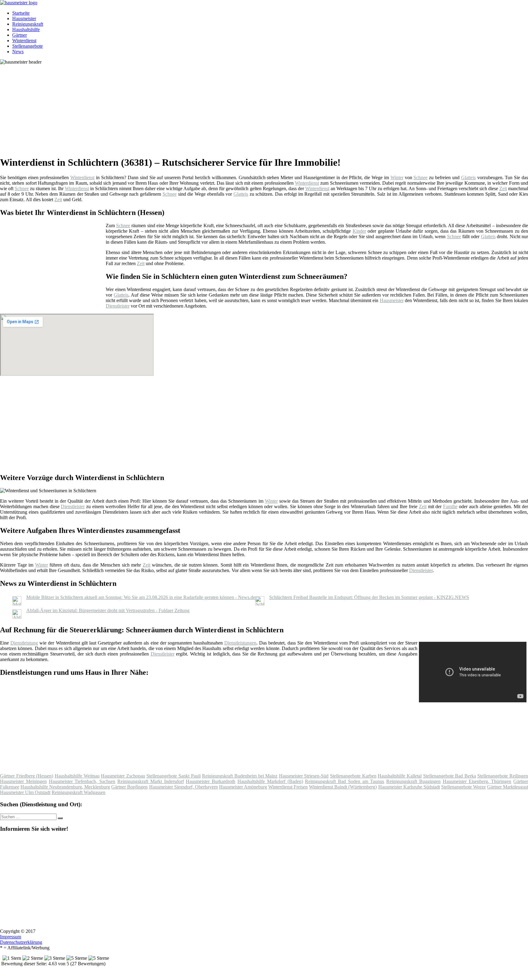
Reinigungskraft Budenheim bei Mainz (239, 775)
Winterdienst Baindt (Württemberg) (343, 786)
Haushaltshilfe (26, 29)
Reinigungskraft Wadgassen (78, 792)
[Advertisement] (188, 107)
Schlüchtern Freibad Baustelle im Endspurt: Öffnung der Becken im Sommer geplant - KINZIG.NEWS (369, 597)
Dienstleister (118, 306)
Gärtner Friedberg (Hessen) (26, 775)
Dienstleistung (24, 642)
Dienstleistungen (240, 642)
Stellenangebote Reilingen (502, 775)
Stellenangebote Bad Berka (449, 775)
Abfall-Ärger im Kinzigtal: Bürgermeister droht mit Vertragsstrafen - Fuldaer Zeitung (107, 610)
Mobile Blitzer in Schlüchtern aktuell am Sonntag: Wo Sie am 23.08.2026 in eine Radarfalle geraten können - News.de (140, 597)
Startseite (21, 13)
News (18, 51)
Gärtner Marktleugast (507, 786)
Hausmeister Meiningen (23, 781)
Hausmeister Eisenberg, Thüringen (477, 781)
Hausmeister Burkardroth (210, 781)
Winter (397, 177)
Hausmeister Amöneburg (243, 786)
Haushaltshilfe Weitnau (77, 775)
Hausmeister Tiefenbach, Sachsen (82, 781)
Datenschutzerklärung (21, 942)
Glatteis (468, 177)
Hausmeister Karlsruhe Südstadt (409, 786)
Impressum (10, 936)
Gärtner (19, 35)
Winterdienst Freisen (288, 786)
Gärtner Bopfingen (129, 786)
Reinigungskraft (27, 24)
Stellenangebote (27, 46)
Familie (450, 506)
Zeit (503, 188)
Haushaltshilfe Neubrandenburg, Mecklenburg (65, 786)
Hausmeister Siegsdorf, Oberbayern (183, 786)
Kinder (359, 231)
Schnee (420, 177)
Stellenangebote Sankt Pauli (173, 775)
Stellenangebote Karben (353, 775)
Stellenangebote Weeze (463, 786)
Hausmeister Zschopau (123, 775)
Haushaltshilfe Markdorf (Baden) (270, 781)
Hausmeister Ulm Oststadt (25, 792)
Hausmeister (24, 18)
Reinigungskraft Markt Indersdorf (150, 781)
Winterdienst (24, 40)
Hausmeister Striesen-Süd (304, 775)
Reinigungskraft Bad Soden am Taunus (344, 781)
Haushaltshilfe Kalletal (400, 775)
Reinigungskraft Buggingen (413, 781)
